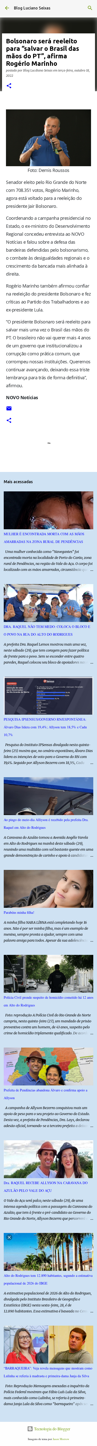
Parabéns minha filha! (19, 912)
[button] (9, 86)
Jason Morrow (61, 1439)
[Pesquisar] (90, 8)
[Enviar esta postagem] (9, 410)
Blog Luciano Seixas (32, 8)
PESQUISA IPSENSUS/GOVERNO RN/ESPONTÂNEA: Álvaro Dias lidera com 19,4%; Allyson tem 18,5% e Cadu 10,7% (45, 727)
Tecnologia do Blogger (51, 1428)
